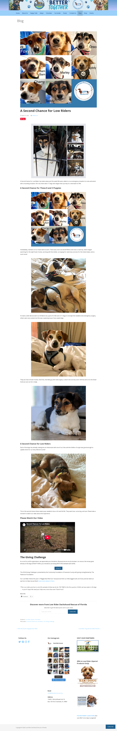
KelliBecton (35, 115)
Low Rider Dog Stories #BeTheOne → (89, 628)
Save (24, 119)
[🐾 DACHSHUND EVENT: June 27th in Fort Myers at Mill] (50, 655)
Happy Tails (33, 13)
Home (18, 13)
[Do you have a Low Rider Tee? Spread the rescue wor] (55, 655)
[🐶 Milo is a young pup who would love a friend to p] (61, 671)
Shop (85, 13)
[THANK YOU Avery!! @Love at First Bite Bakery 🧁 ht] (61, 660)
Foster (65, 13)
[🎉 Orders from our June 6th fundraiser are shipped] (55, 660)
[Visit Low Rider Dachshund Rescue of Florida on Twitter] (19, 642)
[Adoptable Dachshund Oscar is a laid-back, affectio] (61, 649)
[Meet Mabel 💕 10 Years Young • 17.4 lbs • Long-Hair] (66, 655)
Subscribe (73, 611)
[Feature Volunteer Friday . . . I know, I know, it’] (66, 666)
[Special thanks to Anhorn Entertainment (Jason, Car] (66, 660)
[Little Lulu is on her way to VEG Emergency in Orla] (50, 671)
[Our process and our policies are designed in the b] (55, 671)
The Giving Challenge (49, 621)
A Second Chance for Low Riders (34, 621)
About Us (25, 13)
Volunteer (49, 13)
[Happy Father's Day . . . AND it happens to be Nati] (55, 649)
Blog (80, 13)
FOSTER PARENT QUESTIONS (86, 716)
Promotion (37, 619)
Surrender (58, 13)
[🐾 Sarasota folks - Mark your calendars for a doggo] (66, 649)
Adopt (41, 13)
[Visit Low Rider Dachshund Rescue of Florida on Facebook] (28, 642)
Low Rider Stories (29, 619)
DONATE (58, 568)
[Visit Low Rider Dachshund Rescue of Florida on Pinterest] (23, 642)
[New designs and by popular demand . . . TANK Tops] (50, 649)
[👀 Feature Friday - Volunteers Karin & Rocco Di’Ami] (61, 655)
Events (92, 13)
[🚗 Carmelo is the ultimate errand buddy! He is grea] (50, 666)
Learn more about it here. (46, 581)
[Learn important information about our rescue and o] (66, 671)
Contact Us (73, 13)
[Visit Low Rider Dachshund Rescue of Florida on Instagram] (26, 642)
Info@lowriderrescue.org (55, 693)
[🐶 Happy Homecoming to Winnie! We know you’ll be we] (55, 666)
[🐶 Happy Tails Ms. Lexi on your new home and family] (61, 666)
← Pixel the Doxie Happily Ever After (26, 628)
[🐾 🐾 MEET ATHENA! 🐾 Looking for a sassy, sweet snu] (50, 660)
